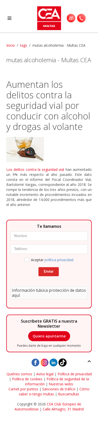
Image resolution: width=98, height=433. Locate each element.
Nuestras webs (61, 384)
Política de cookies (27, 379)
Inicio (10, 45)
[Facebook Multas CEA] (35, 362)
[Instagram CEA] (44, 362)
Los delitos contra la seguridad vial (35, 169)
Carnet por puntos (23, 389)
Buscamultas (68, 394)
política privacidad (58, 259)
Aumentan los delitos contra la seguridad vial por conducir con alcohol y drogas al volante (48, 105)
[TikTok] (63, 362)
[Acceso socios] (71, 18)
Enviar (49, 271)
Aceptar (52, 259)
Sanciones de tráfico (58, 389)
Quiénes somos (19, 374)
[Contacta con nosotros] (81, 18)
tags (23, 45)
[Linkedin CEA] (54, 362)
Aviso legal (45, 374)
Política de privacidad (75, 374)
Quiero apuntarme (49, 336)
